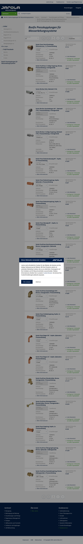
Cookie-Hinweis (47, 273)
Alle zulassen (26, 282)
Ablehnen (38, 282)
